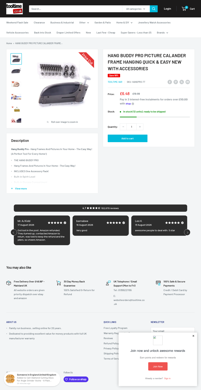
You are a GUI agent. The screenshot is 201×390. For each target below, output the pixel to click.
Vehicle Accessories (17, 32)
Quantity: (113, 126)
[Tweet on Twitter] (181, 81)
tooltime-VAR (115, 82)
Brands (161, 32)
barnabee (82, 221)
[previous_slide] (14, 232)
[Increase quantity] (140, 126)
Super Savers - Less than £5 (136, 32)
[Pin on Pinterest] (176, 81)
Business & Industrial (62, 22)
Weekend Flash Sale (17, 22)
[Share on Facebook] (170, 81)
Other (82, 22)
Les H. (138, 221)
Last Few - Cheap (105, 32)
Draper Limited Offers (68, 32)
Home (9, 43)
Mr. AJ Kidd (24, 221)
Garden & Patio (103, 22)
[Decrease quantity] (123, 126)
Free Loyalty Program (115, 327)
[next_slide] (187, 232)
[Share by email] (187, 81)
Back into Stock (42, 32)
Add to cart (127, 138)
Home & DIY (122, 22)
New (88, 32)
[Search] (154, 8)
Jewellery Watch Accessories (154, 22)
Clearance (39, 22)
